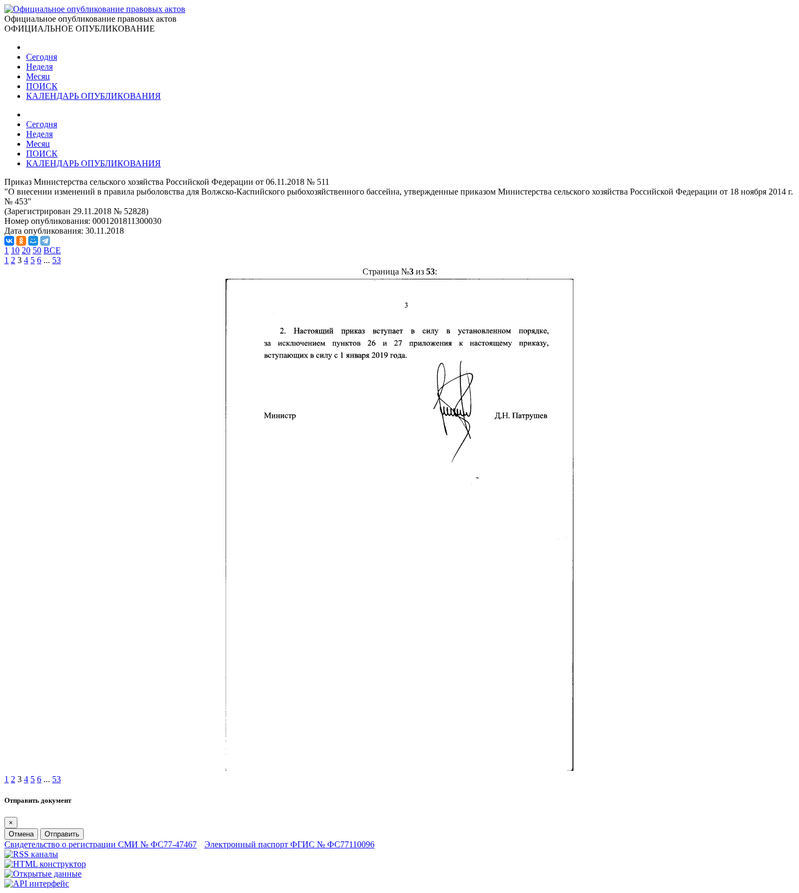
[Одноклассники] (21, 241)
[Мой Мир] (33, 241)
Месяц (38, 76)
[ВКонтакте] (9, 241)
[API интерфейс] (36, 883)
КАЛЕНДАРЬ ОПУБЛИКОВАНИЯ (93, 96)
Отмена (21, 834)
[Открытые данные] (43, 873)
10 (15, 250)
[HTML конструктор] (45, 864)
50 (37, 250)
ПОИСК (42, 86)
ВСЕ (52, 250)
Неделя (39, 66)
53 (56, 260)
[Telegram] (45, 241)
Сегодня (41, 56)
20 (26, 250)
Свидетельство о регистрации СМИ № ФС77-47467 (100, 844)
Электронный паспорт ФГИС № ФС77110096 (289, 844)
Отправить (62, 834)
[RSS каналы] (31, 854)
